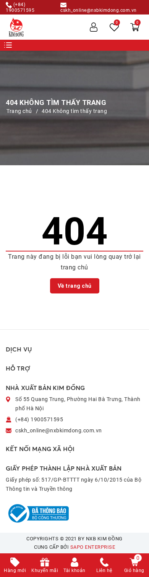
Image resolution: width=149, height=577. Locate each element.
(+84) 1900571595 (20, 7)
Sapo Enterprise (92, 547)
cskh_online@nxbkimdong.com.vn (98, 10)
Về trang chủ (75, 286)
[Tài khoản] (93, 27)
